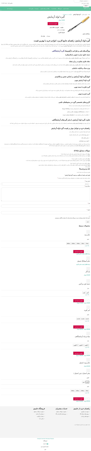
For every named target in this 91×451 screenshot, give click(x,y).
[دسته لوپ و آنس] (84, 276)
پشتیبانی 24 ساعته (40, 414)
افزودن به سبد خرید (53, 23)
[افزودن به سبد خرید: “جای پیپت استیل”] (88, 360)
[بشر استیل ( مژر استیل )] (84, 367)
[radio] (87, 244)
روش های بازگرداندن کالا (61, 414)
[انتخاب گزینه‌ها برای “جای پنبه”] (88, 232)
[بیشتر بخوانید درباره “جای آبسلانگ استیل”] (88, 258)
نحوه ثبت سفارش (85, 411)
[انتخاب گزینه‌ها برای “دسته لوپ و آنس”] (88, 281)
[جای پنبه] (86, 229)
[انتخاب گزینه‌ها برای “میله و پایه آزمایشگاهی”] (88, 333)
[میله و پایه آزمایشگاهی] (83, 330)
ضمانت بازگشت (40, 416)
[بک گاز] (86, 266)
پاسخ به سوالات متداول (61, 411)
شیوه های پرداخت (85, 416)
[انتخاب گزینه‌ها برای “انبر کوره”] (88, 307)
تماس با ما (41, 418)
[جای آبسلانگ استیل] (85, 255)
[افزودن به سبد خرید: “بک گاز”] (88, 269)
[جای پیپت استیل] (86, 357)
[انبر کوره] (86, 304)
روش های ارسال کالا (84, 414)
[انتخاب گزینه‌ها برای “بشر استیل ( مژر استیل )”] (88, 370)
